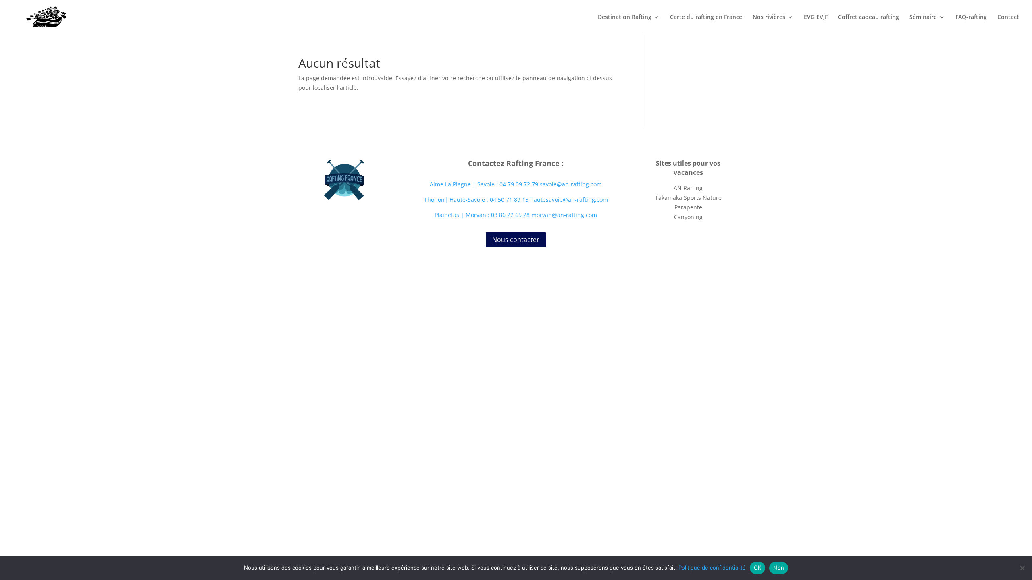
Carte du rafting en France (706, 17)
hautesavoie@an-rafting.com (569, 199)
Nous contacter (515, 239)
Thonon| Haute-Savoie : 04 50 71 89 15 (477, 199)
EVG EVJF (816, 17)
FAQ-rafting (971, 17)
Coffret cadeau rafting (868, 17)
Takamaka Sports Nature (688, 197)
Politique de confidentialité (712, 567)
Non (778, 567)
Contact (1008, 17)
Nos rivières (769, 17)
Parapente (688, 207)
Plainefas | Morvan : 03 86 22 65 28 (483, 215)
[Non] (1022, 568)
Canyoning (688, 217)
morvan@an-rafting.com (564, 215)
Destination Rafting (624, 17)
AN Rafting (688, 188)
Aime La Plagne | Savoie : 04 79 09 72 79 (484, 184)
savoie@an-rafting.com (571, 184)
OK (758, 567)
